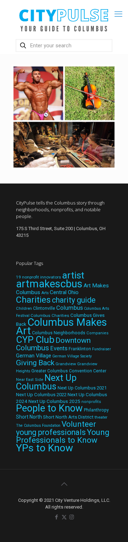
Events (59, 348)
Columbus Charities (50, 315)
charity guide (74, 300)
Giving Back (35, 362)
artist (73, 275)
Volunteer (79, 424)
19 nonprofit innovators (38, 277)
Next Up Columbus (46, 382)
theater (101, 417)
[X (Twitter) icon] (64, 517)
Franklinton (80, 348)
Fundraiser (101, 349)
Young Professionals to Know (63, 436)
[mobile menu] (118, 14)
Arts (45, 292)
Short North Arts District (68, 417)
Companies (97, 333)
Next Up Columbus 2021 (82, 387)
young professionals (51, 432)
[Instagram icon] (71, 517)
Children (24, 308)
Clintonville (44, 308)
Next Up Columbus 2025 (54, 401)
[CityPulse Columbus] (64, 19)
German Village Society (72, 356)
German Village (33, 355)
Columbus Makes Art (61, 326)
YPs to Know (44, 448)
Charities (33, 299)
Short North (29, 417)
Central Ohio (64, 292)
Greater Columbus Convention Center (68, 370)
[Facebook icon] (56, 517)
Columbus (69, 307)
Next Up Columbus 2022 (41, 394)
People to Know (49, 408)
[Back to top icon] (64, 484)
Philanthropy (96, 410)
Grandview (65, 363)
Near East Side (29, 379)
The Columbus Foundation (38, 425)
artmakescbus (49, 284)
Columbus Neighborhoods (58, 332)
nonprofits (91, 401)
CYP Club (35, 339)
